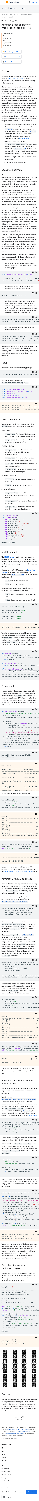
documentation (24, 138)
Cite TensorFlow (6, 1481)
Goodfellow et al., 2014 (15, 78)
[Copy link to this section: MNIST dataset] (19, 552)
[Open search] (30, 2)
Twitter (4, 1457)
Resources (13, 14)
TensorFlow (5, 14)
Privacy (9, 1488)
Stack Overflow (6, 1475)
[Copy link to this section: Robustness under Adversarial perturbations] (18, 1084)
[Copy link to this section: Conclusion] (15, 1394)
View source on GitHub (12, 57)
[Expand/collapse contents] (12, 33)
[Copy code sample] (35, 272)
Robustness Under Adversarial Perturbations (18, 871)
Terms (3, 1488)
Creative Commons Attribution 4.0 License (18, 1429)
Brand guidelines (6, 1478)
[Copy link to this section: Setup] (9, 363)
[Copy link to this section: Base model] (16, 686)
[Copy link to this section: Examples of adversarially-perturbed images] (22, 1268)
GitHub (3, 1454)
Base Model (33, 1115)
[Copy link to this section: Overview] (13, 71)
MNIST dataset (9, 557)
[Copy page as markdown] (30, 28)
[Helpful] (13, 20)
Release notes (6, 1471)
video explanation (24, 175)
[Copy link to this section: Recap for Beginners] (24, 170)
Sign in (34, 2)
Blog (3, 1448)
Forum (3, 1451)
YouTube (4, 1460)
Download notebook (11, 62)
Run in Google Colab (11, 52)
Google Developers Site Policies (14, 1433)
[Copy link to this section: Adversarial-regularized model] (35, 879)
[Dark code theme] (32, 272)
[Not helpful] (16, 20)
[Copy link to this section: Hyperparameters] (21, 419)
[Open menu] (3, 2)
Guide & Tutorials (8, 17)
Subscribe (31, 1492)
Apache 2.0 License (24, 1431)
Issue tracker (5, 1468)
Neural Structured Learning (13, 8)
